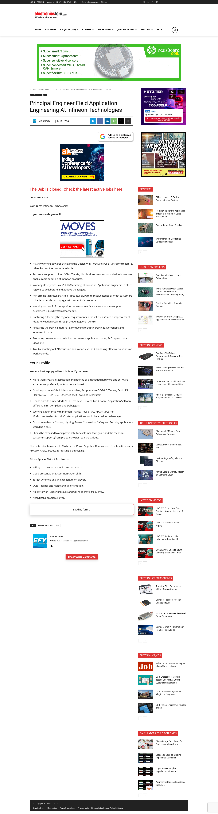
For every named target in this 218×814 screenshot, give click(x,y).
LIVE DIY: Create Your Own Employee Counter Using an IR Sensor (169, 511)
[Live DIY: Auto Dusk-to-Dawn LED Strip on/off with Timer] (145, 553)
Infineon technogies (45, 525)
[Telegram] (93, 121)
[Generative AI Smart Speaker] (145, 228)
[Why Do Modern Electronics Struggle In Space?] (145, 242)
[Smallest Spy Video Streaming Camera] (145, 306)
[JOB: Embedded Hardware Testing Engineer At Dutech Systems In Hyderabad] (145, 680)
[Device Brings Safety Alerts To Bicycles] (145, 461)
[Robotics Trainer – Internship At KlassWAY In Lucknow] (145, 666)
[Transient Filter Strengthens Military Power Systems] (145, 589)
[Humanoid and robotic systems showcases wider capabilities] (145, 384)
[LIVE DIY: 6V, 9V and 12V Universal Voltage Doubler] (145, 539)
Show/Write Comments (82, 556)
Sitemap (119, 808)
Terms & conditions (67, 808)
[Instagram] (144, 2)
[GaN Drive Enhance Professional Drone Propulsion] (145, 616)
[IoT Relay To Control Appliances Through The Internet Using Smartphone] (145, 214)
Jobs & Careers (43, 89)
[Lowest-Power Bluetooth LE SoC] (145, 448)
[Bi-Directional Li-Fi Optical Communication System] (145, 200)
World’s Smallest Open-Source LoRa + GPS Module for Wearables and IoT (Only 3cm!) (170, 292)
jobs (57, 525)
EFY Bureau (44, 121)
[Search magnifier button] (174, 30)
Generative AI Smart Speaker (169, 225)
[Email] (121, 121)
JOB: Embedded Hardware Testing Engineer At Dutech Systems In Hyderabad (168, 680)
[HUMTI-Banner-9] (109, 80)
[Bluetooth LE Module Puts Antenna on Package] (145, 434)
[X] (152, 2)
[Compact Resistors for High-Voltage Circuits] (145, 603)
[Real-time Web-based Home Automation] (145, 278)
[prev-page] (140, 252)
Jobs (44, 95)
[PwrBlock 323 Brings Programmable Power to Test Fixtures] (145, 356)
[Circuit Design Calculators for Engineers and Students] (145, 744)
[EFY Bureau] (35, 121)
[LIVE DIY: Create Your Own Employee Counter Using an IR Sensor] (145, 511)
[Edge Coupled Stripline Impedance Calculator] (145, 771)
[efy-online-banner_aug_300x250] (163, 124)
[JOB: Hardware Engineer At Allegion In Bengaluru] (145, 694)
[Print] (128, 121)
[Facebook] (140, 2)
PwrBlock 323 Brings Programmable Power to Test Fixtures (169, 356)
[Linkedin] (148, 2)
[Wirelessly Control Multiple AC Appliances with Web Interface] (145, 320)
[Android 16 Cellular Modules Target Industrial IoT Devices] (145, 398)
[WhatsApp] (114, 121)
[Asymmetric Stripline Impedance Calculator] (145, 785)
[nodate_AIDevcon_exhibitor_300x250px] (82, 179)
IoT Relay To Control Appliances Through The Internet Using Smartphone (170, 214)
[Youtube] (156, 2)
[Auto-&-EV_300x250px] (82, 256)
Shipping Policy (39, 808)
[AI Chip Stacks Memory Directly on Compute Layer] (145, 475)
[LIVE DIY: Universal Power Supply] (145, 526)
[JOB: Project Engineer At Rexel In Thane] (145, 708)
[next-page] (145, 252)
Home (32, 89)
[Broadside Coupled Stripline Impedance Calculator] (145, 758)
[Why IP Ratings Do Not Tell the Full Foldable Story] (145, 371)
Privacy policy (84, 808)
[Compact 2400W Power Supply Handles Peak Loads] (145, 630)
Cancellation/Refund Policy (103, 808)
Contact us (52, 808)
